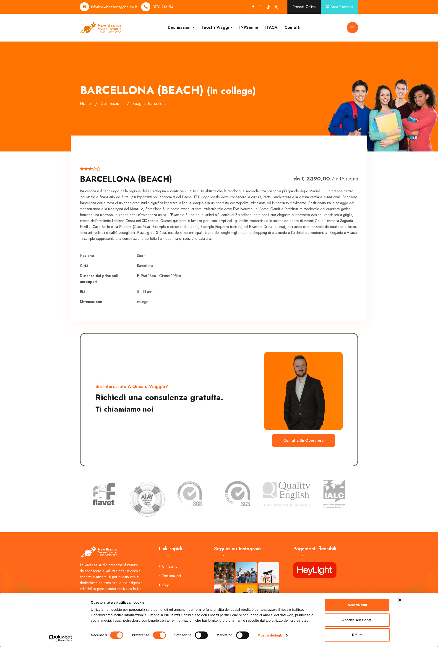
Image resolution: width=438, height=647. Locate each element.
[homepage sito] (100, 27)
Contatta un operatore (303, 440)
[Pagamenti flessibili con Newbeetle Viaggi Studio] (314, 569)
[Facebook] (253, 7)
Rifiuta (357, 635)
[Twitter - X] (276, 7)
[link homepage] (99, 551)
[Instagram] (260, 7)
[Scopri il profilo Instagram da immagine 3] (268, 572)
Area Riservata (341, 6)
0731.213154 (163, 7)
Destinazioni (180, 27)
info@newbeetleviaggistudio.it (114, 7)
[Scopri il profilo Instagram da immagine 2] (246, 572)
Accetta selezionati (357, 620)
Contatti (292, 27)
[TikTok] (268, 7)
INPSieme (248, 27)
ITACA (271, 27)
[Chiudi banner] (400, 600)
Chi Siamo (169, 566)
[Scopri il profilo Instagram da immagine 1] (224, 572)
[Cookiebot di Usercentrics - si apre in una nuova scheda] (61, 638)
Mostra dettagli (270, 635)
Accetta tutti (357, 605)
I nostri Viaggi (215, 27)
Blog (165, 585)
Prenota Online (304, 6)
